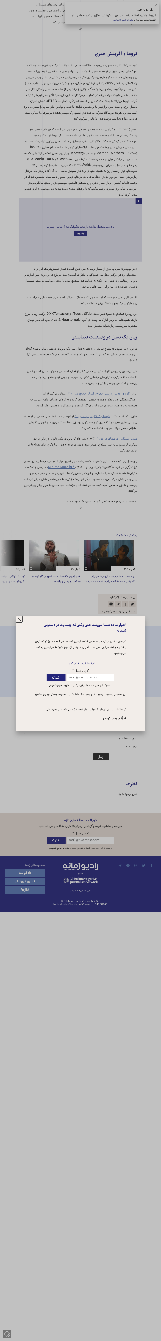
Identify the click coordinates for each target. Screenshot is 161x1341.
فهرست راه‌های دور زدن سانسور (50, 694)
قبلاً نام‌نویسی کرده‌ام (114, 718)
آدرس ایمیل (80, 671)
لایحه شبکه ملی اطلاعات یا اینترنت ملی (64, 709)
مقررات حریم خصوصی (59, 685)
